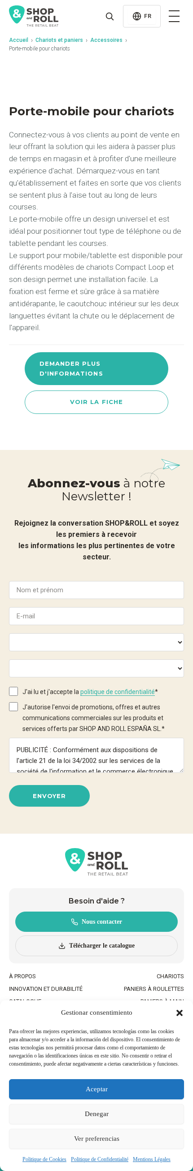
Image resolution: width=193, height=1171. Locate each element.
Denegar (97, 1113)
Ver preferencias (96, 1138)
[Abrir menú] (174, 16)
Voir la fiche (96, 401)
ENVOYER (49, 795)
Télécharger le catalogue (102, 945)
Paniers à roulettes (154, 988)
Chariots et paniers (59, 40)
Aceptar (97, 1089)
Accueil (18, 40)
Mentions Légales (152, 1159)
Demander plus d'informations (71, 368)
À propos (22, 976)
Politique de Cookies (44, 1159)
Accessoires (106, 40)
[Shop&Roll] (33, 16)
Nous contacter (102, 921)
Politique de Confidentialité (99, 1159)
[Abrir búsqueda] (109, 16)
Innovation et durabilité (46, 988)
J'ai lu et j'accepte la (90, 691)
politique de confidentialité (117, 691)
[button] (179, 1012)
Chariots (170, 976)
